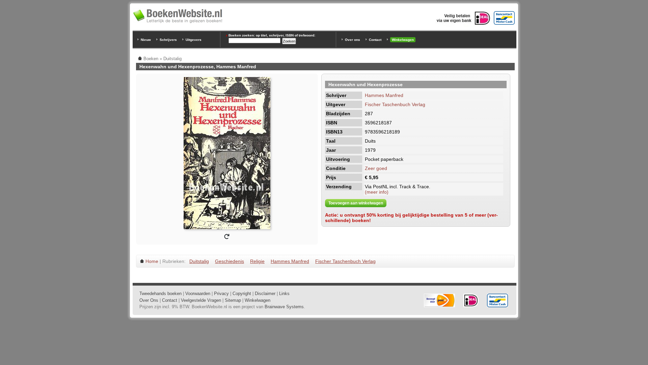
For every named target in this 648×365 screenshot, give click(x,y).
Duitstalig (199, 261)
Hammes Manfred (384, 95)
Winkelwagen (403, 40)
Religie (257, 261)
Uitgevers (193, 40)
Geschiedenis (229, 261)
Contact (375, 40)
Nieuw (146, 40)
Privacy (221, 293)
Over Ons (148, 300)
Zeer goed (376, 168)
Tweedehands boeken (160, 293)
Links (284, 293)
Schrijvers (168, 40)
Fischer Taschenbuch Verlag (395, 104)
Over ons (352, 40)
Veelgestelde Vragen (201, 300)
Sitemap (233, 300)
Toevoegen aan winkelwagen (355, 203)
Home (151, 261)
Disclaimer (265, 293)
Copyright (242, 293)
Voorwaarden (197, 293)
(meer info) (376, 192)
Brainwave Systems (284, 306)
